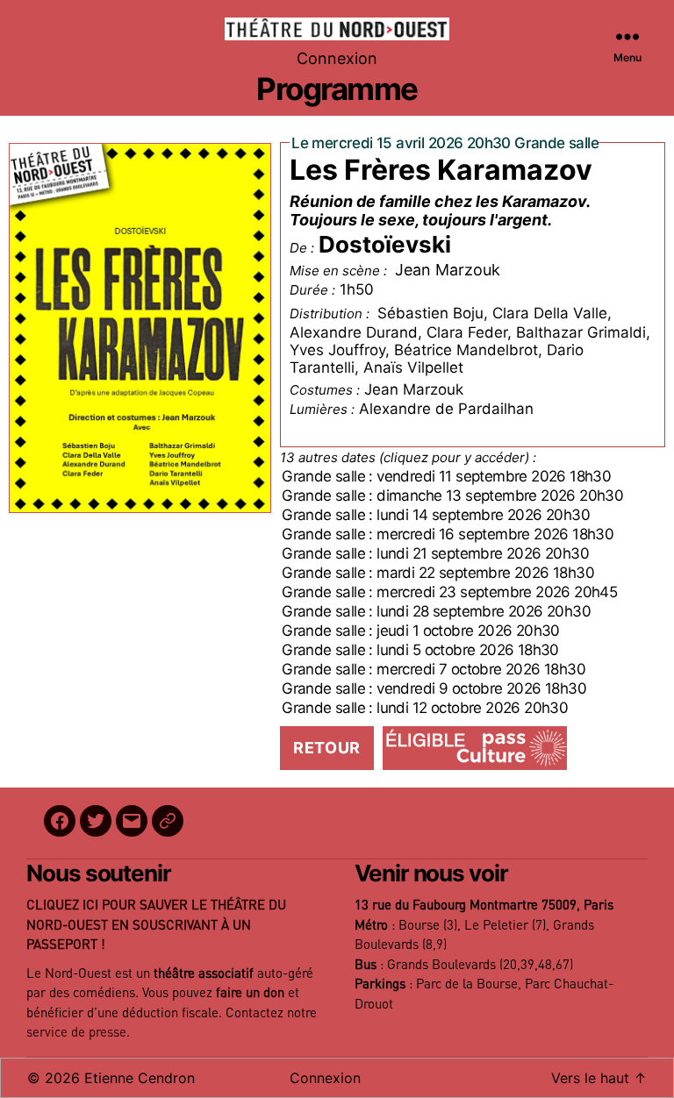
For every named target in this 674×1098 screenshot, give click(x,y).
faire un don (250, 993)
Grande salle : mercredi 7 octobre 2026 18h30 (433, 669)
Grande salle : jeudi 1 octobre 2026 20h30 (421, 630)
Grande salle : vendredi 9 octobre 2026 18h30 (434, 688)
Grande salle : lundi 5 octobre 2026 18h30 (420, 650)
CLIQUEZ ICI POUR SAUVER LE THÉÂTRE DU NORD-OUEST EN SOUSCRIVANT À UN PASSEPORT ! (156, 925)
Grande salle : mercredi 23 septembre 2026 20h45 (449, 592)
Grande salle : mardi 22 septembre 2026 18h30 (438, 572)
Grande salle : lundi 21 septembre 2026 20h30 (435, 553)
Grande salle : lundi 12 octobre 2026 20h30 (425, 708)
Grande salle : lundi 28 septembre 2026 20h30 (436, 611)
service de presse (76, 1032)
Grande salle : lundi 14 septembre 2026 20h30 (436, 515)
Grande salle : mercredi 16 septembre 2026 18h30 (447, 534)
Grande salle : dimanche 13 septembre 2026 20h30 (452, 495)
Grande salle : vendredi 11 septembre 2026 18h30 (446, 476)
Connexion (337, 58)
